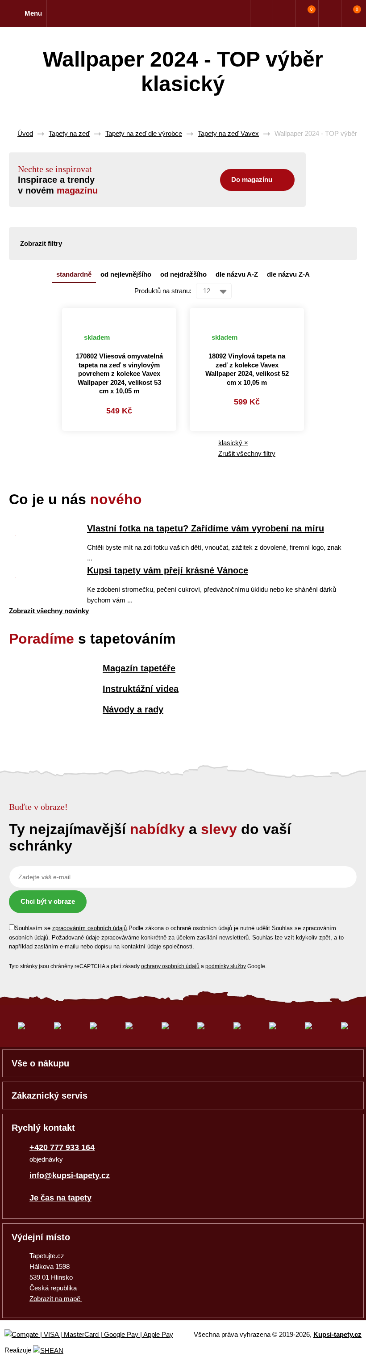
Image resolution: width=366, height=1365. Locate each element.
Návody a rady (133, 709)
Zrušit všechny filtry (246, 453)
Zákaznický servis (49, 1095)
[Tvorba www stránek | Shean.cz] (48, 1350)
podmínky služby (225, 966)
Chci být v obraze (48, 901)
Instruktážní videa (141, 689)
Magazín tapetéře (139, 668)
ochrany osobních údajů (170, 966)
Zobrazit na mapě (55, 1298)
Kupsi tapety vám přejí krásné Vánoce (167, 570)
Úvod (25, 133)
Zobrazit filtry (41, 243)
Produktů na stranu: (162, 291)
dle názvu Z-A (288, 274)
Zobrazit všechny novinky (49, 611)
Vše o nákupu (40, 1063)
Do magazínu (251, 179)
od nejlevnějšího (125, 274)
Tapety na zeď (69, 133)
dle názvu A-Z (237, 274)
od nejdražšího (183, 274)
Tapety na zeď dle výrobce (143, 133)
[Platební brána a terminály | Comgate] (96, 1334)
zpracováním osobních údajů (89, 928)
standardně (74, 274)
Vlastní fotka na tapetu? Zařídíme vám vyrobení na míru (205, 528)
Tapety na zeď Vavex (228, 133)
